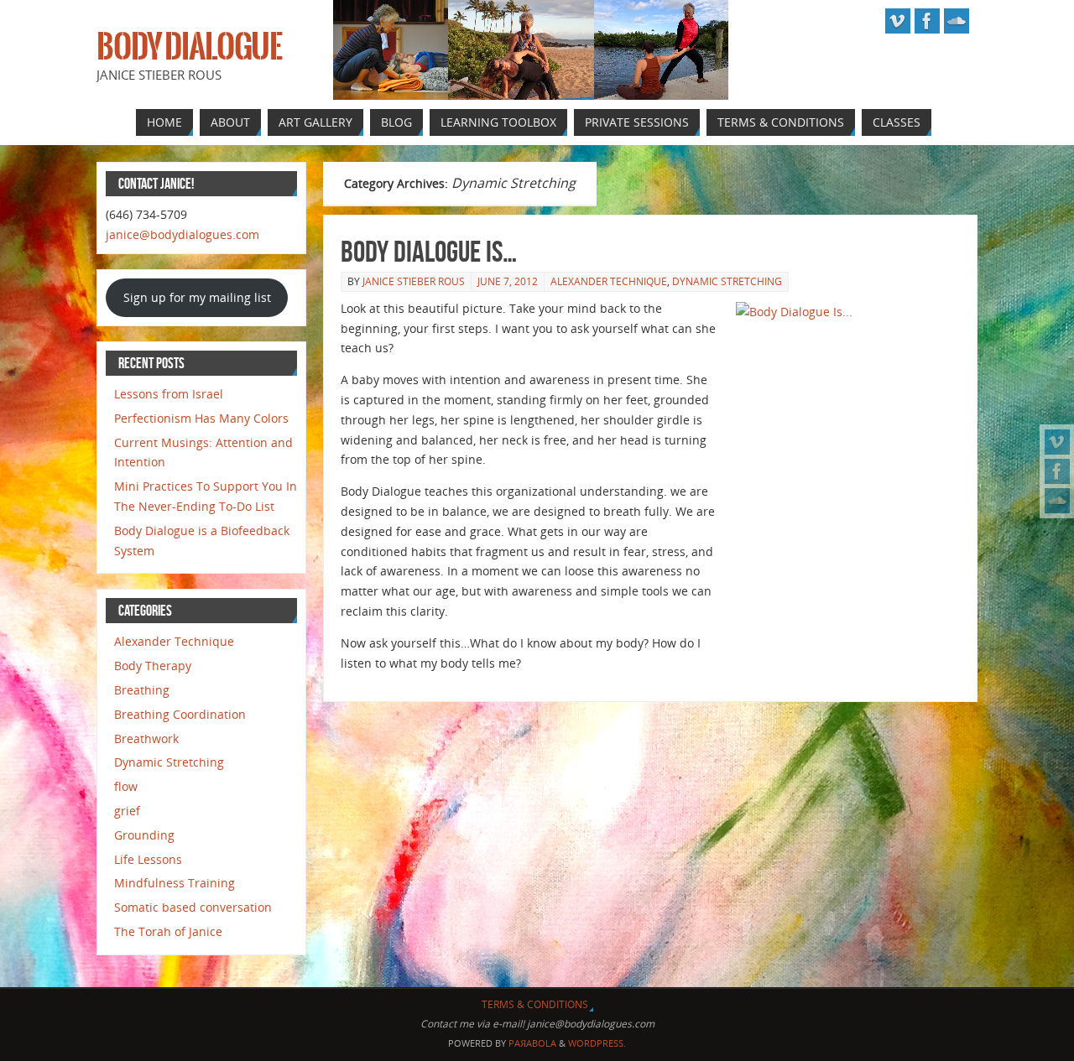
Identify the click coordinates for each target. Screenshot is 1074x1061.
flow (126, 786)
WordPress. (597, 1043)
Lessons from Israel (168, 394)
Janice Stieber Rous (413, 281)
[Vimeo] (1057, 442)
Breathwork (146, 738)
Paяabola (532, 1043)
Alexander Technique (608, 281)
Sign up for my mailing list (197, 297)
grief (127, 811)
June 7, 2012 (507, 281)
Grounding (144, 835)
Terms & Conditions (535, 1004)
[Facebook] (1057, 471)
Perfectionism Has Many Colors (201, 418)
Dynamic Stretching (727, 281)
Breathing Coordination (180, 714)
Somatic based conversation (193, 907)
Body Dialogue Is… (429, 251)
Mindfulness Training (174, 883)
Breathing (141, 690)
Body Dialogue (189, 47)
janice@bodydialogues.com (182, 234)
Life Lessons (148, 859)
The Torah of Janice (168, 931)
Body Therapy (152, 666)
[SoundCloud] (1057, 500)
